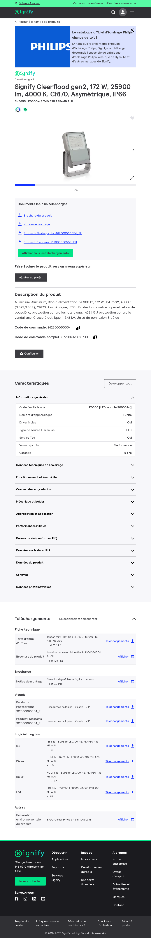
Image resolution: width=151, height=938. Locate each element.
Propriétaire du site (22, 923)
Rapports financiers (87, 882)
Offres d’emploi (118, 874)
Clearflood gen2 (24, 79)
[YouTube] (43, 899)
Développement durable (92, 869)
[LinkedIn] (34, 899)
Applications (60, 859)
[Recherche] (113, 12)
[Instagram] (26, 899)
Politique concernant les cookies (48, 923)
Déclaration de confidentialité (77, 923)
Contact (118, 905)
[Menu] (132, 12)
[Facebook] (17, 899)
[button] (19, 150)
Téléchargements (117, 641)
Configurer (31, 353)
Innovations (89, 859)
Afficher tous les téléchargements (45, 253)
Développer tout (120, 383)
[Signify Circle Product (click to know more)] (18, 110)
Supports (58, 867)
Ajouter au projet (31, 277)
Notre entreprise (120, 861)
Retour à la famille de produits (39, 22)
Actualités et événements (121, 886)
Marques (118, 897)
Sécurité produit (127, 923)
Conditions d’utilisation (105, 923)
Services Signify (57, 878)
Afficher (123, 656)
